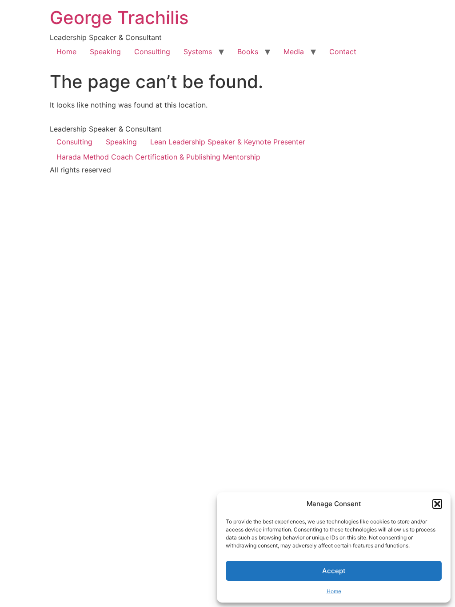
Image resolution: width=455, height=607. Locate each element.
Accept (334, 571)
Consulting (152, 51)
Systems (198, 51)
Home (334, 591)
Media (293, 51)
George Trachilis (119, 17)
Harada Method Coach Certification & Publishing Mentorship (158, 156)
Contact (342, 51)
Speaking (105, 51)
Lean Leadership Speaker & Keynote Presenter (227, 141)
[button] (437, 503)
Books (247, 51)
